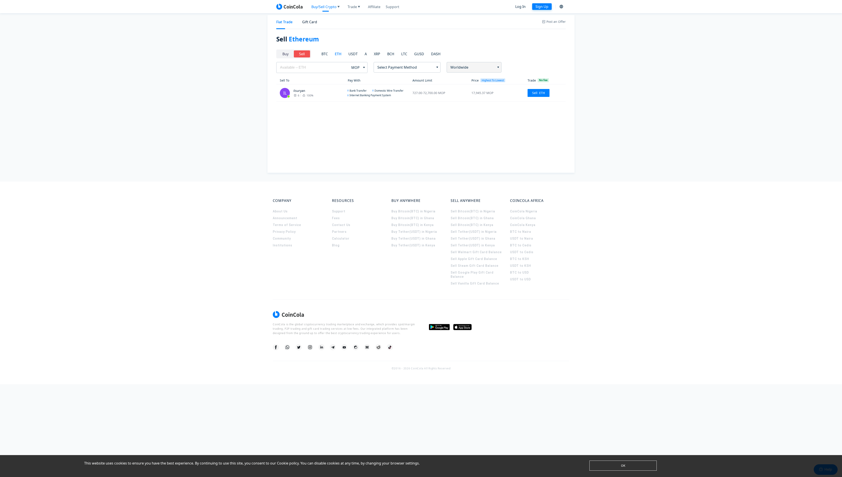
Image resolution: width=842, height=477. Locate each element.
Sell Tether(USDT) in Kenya (473, 245)
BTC (324, 54)
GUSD (419, 54)
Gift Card (309, 22)
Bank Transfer (358, 91)
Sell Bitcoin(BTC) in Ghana (472, 218)
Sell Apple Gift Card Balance (474, 259)
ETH (338, 54)
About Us (280, 211)
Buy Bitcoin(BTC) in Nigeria (413, 211)
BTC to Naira (520, 231)
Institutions (282, 245)
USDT (353, 54)
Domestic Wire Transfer (389, 91)
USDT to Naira (521, 238)
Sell (302, 54)
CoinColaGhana (523, 218)
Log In (520, 6)
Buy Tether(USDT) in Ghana (413, 238)
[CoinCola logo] (289, 6)
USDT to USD (520, 279)
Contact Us (341, 225)
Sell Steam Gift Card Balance (474, 265)
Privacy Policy (284, 231)
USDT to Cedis (521, 252)
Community (282, 238)
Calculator (341, 238)
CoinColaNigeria (523, 211)
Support (338, 211)
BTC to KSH (519, 259)
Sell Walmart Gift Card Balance (476, 252)
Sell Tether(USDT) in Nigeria (474, 231)
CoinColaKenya (522, 225)
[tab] (284, 22)
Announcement (285, 218)
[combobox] (405, 67)
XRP (377, 54)
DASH (436, 54)
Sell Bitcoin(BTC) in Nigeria (473, 211)
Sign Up (541, 6)
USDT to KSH (520, 265)
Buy (285, 54)
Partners (339, 231)
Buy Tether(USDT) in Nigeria (414, 231)
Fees (336, 218)
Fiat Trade (284, 22)
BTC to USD (519, 272)
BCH (390, 54)
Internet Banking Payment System (370, 95)
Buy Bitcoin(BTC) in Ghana (412, 218)
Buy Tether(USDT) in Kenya (413, 245)
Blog (335, 245)
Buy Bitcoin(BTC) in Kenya (412, 225)
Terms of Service (287, 225)
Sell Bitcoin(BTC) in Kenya (472, 225)
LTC (404, 54)
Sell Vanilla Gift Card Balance (475, 283)
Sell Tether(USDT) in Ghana (473, 238)
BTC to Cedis (521, 245)
